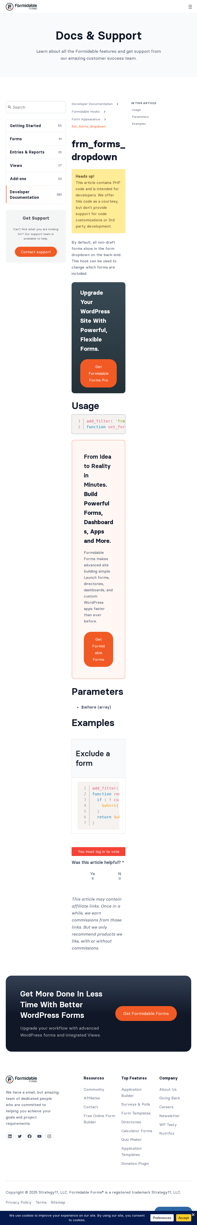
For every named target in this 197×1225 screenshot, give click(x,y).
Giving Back (169, 1098)
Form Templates (136, 1113)
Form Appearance (86, 119)
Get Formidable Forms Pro (99, 373)
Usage (85, 406)
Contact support (36, 251)
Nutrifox (166, 1133)
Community (94, 1089)
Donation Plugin (135, 1163)
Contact (91, 1106)
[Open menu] (190, 6)
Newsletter (169, 1115)
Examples (93, 723)
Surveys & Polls (135, 1104)
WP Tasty (168, 1124)
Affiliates (92, 1098)
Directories (131, 1121)
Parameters (97, 691)
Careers (166, 1106)
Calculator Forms (136, 1130)
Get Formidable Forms (98, 649)
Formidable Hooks (86, 111)
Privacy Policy (18, 1202)
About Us (168, 1089)
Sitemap (58, 1202)
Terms (41, 1202)
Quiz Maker (131, 1139)
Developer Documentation (92, 104)
